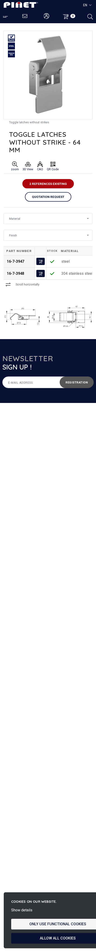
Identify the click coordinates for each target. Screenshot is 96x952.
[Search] (90, 16)
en (85, 5)
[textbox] (46, 218)
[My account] (46, 16)
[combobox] (48, 218)
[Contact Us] (25, 16)
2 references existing (48, 184)
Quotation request (48, 197)
